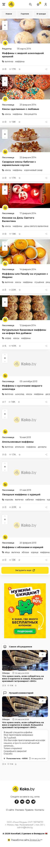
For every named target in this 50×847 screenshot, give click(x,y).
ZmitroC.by (35, 840)
